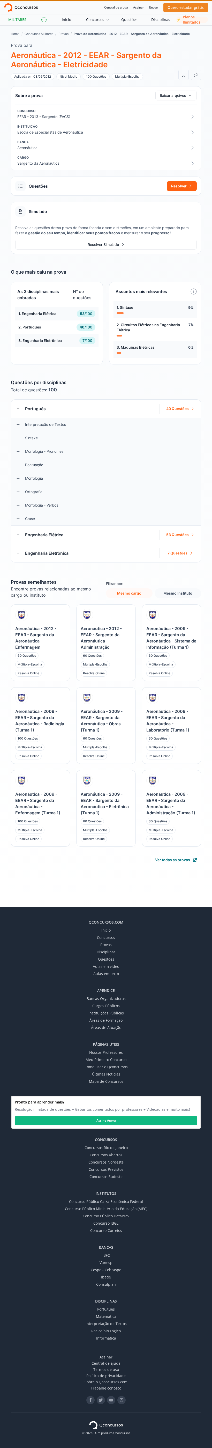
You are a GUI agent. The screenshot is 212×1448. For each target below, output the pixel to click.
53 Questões (177, 534)
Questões (129, 19)
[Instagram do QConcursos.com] (121, 1400)
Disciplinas (160, 19)
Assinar (138, 7)
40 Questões (177, 408)
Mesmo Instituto (177, 593)
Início (66, 19)
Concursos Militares (39, 34)
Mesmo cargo (129, 593)
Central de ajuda (116, 7)
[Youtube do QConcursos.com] (111, 1400)
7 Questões (177, 553)
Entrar (153, 7)
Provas (63, 34)
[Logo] (21, 7)
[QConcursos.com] (106, 1425)
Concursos (95, 19)
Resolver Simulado (103, 244)
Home (15, 34)
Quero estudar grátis (186, 7)
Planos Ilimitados (188, 20)
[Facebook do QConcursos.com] (90, 1400)
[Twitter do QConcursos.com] (101, 1400)
